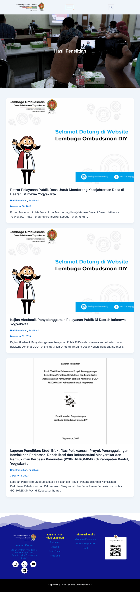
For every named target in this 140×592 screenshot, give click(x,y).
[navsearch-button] (111, 7)
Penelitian (55, 555)
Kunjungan (54, 542)
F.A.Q (85, 548)
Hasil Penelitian (18, 200)
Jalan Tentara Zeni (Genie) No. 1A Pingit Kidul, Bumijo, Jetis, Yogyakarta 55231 (24, 554)
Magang (55, 547)
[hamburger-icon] (70, 7)
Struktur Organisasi (85, 543)
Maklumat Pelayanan (85, 539)
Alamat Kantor (24, 545)
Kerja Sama (55, 551)
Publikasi (33, 200)
